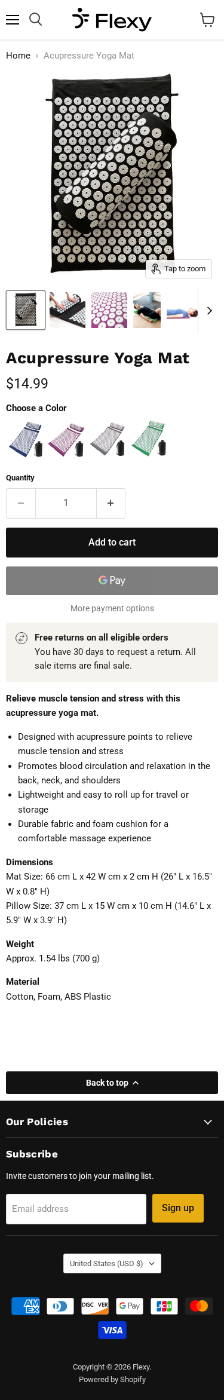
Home (18, 56)
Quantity (20, 477)
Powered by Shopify (112, 1379)
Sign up (178, 1208)
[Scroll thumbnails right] (207, 311)
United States (106, 1263)
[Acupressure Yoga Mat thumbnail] (26, 310)
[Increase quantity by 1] (111, 503)
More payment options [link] (112, 608)
